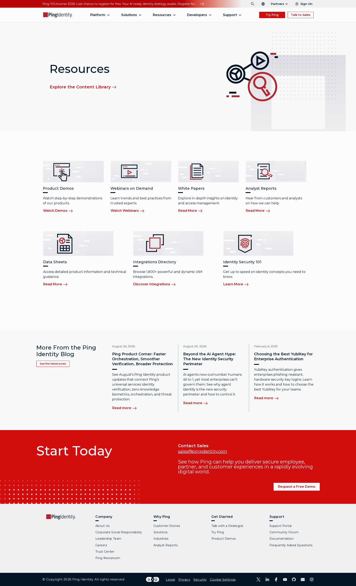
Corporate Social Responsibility (118, 532)
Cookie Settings (223, 579)
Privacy (184, 579)
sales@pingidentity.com (202, 451)
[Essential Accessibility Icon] (152, 579)
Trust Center (104, 551)
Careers (101, 545)
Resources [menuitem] (162, 15)
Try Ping (272, 15)
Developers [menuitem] (197, 15)
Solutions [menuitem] (129, 15)
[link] (85, 86)
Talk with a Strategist (227, 526)
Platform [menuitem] (97, 15)
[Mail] (303, 579)
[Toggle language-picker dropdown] (263, 4)
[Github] (294, 579)
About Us (102, 526)
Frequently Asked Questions (291, 545)
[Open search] (252, 4)
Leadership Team (108, 538)
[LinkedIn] (267, 579)
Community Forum (284, 532)
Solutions (160, 532)
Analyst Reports (165, 545)
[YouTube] (285, 579)
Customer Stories (166, 526)
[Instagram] (312, 579)
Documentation (281, 538)
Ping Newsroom (107, 558)
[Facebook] (276, 579)
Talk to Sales (300, 15)
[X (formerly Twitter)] (258, 579)
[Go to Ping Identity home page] (57, 15)
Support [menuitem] (230, 15)
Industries (161, 538)
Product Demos (223, 538)
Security (200, 579)
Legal (170, 579)
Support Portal (280, 526)
